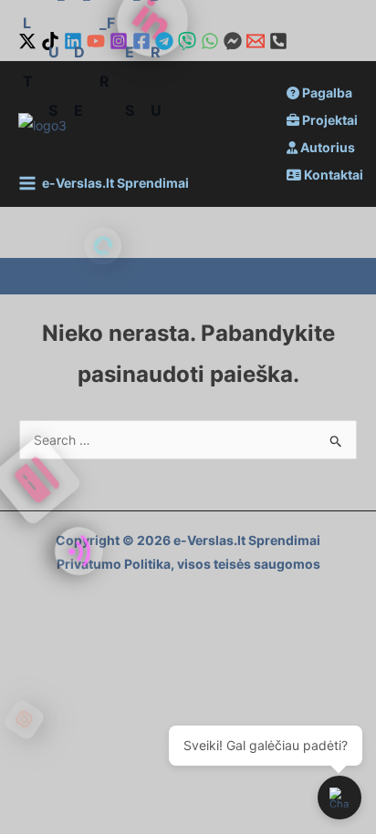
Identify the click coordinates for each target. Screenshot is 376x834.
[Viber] (187, 41)
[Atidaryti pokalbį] (339, 797)
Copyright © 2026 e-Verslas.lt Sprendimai (188, 540)
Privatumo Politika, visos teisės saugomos (188, 563)
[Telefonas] (278, 41)
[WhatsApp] (210, 41)
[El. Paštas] (255, 41)
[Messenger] (233, 41)
